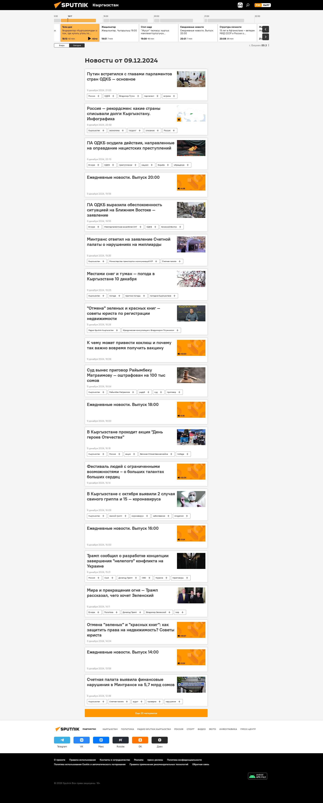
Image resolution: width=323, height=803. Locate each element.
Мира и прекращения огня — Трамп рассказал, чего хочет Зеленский (122, 592)
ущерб (142, 392)
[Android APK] (257, 776)
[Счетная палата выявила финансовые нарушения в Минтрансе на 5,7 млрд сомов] (191, 685)
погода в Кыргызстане (160, 295)
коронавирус (138, 516)
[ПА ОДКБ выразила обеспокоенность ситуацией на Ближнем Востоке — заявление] (191, 210)
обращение (179, 165)
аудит (135, 701)
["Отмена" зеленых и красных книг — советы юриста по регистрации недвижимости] (191, 313)
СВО (144, 577)
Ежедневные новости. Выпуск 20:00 (123, 177)
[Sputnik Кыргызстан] (72, 9)
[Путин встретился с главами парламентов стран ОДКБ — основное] (191, 79)
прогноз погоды (133, 295)
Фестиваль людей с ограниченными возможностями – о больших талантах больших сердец (125, 471)
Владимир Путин (127, 96)
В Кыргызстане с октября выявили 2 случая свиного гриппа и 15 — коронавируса (131, 496)
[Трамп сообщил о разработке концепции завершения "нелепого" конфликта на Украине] (191, 561)
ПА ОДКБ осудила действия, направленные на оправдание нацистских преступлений (130, 145)
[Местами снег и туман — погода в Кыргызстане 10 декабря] (191, 279)
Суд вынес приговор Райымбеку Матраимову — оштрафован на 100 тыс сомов (126, 375)
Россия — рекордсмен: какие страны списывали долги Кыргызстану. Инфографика (123, 113)
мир (177, 612)
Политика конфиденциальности (184, 759)
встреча (167, 96)
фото (212, 729)
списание (150, 130)
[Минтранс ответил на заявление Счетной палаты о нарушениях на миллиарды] (191, 244)
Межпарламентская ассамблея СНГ (120, 227)
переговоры (178, 577)
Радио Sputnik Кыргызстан (101, 330)
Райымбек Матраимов (119, 392)
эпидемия (179, 516)
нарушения (171, 701)
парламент (149, 96)
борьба (161, 165)
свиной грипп (115, 516)
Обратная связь (200, 764)
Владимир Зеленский (156, 612)
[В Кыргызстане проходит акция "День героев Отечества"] (191, 437)
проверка (152, 701)
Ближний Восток (169, 227)
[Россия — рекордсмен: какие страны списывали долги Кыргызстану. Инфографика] (191, 114)
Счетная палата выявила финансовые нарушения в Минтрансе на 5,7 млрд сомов (131, 682)
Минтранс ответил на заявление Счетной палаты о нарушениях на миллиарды (128, 241)
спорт (190, 729)
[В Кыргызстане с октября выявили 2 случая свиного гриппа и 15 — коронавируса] (191, 499)
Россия (91, 96)
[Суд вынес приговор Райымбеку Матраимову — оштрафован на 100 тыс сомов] (191, 375)
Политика (108, 612)
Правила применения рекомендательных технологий (159, 764)
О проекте (59, 759)
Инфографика (228, 729)
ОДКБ (107, 96)
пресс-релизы (155, 759)
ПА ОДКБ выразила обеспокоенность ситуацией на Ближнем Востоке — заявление (124, 210)
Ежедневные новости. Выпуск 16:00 (123, 528)
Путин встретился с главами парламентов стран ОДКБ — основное (129, 76)
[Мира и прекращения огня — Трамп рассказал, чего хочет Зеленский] (191, 595)
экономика (114, 130)
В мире (91, 165)
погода (112, 295)
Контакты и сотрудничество (115, 759)
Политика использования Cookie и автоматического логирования (89, 764)
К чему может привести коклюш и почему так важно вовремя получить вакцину (129, 345)
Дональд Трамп (125, 577)
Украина (159, 577)
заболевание (159, 516)
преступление (125, 165)
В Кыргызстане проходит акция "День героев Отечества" (125, 434)
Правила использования (82, 759)
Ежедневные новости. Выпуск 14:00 (123, 652)
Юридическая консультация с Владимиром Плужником (148, 330)
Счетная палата (169, 261)
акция (128, 454)
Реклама (138, 759)
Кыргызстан (94, 130)
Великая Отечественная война (154, 454)
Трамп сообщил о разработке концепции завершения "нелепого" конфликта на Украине (128, 561)
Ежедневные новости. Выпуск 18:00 (123, 404)
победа (180, 454)
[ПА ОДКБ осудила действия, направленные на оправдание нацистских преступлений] (191, 148)
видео (202, 729)
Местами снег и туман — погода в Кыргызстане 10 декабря (121, 276)
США (106, 577)
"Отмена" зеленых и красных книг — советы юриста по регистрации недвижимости (123, 313)
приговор (171, 392)
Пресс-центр (248, 729)
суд (156, 392)
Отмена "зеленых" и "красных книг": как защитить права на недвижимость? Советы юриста (130, 630)
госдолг (132, 130)
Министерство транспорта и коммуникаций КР (131, 261)
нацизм (144, 165)
